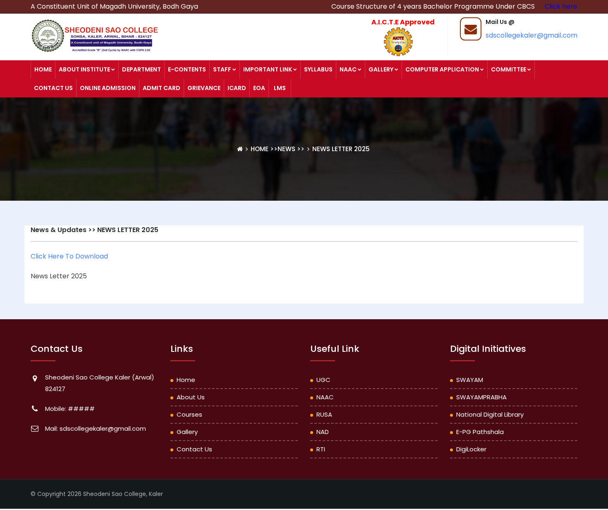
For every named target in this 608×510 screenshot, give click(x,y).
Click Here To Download (69, 256)
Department (141, 69)
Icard (236, 88)
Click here (561, 6)
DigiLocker (471, 449)
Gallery (381, 69)
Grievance (203, 88)
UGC (323, 379)
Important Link (267, 69)
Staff (222, 69)
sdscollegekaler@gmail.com (531, 35)
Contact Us (53, 88)
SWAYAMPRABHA (481, 397)
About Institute (84, 69)
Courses (189, 414)
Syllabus (318, 69)
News (286, 149)
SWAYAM (469, 379)
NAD (322, 431)
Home (43, 69)
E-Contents (187, 69)
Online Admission (108, 88)
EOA (259, 88)
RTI (320, 449)
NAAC (348, 69)
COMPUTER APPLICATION (442, 69)
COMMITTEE (508, 69)
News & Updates (58, 230)
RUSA (324, 414)
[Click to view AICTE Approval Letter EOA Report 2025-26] (394, 41)
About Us (191, 397)
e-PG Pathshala (480, 431)
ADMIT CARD (161, 88)
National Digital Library (490, 414)
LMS (280, 88)
